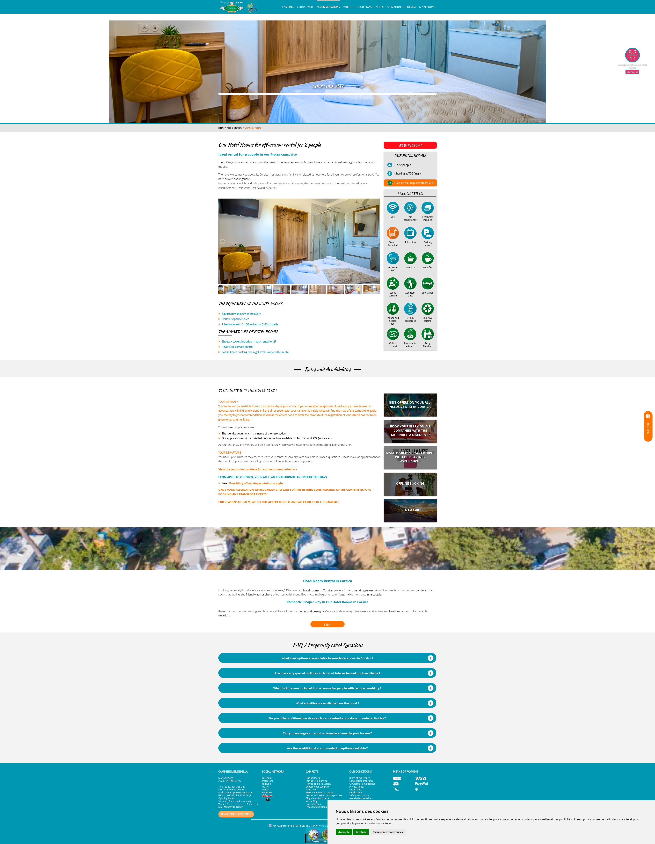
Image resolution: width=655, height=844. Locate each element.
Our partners (313, 778)
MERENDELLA (303, 826)
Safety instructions (359, 795)
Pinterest (267, 792)
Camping (288, 7)
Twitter (266, 786)
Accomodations (234, 128)
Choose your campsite (318, 786)
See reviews (632, 72)
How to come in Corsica (318, 783)
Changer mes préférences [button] (388, 832)
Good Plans (364, 7)
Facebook (267, 778)
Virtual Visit (305, 7)
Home (221, 128)
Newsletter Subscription (236, 814)
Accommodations (328, 7)
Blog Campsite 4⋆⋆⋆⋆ (317, 798)
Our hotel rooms (253, 128)
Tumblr (266, 789)
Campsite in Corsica (316, 781)
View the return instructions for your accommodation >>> (257, 469)
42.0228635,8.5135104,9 (237, 795)
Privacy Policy (356, 786)
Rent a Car (311, 789)
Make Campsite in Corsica (319, 792)
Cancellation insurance (361, 781)
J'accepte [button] (344, 832)
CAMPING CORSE (286, 826)
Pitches (348, 7)
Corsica (411, 7)
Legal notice (355, 789)
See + (327, 624)
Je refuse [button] (361, 832)
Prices (379, 7)
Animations (394, 7)
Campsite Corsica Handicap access (324, 795)
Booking (648, 428)
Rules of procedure (359, 778)
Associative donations (361, 798)
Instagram (267, 781)
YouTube (266, 783)
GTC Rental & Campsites (362, 783)
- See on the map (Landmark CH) (413, 183)
